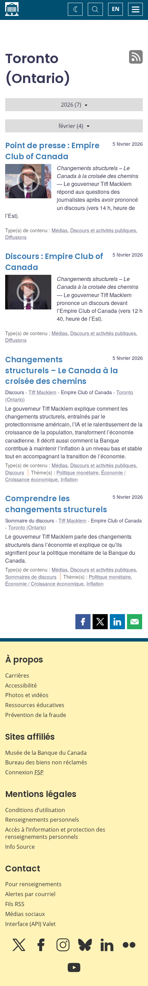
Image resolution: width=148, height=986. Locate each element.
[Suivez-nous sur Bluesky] (86, 949)
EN (115, 9)
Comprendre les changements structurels (56, 504)
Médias (59, 230)
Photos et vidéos (27, 695)
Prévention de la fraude (35, 715)
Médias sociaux (25, 914)
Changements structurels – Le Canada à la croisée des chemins (61, 370)
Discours (14, 472)
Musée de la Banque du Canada (46, 752)
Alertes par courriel (30, 894)
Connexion (24, 772)
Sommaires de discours (30, 576)
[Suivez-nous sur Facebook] (42, 949)
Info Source (20, 846)
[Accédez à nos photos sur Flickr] (129, 949)
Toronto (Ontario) (27, 527)
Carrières (17, 675)
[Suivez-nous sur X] (20, 949)
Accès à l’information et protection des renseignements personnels (55, 833)
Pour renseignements (33, 884)
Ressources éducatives (34, 705)
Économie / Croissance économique (44, 583)
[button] (83, 621)
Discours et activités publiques (103, 230)
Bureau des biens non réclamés (46, 762)
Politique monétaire (77, 472)
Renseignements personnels (42, 819)
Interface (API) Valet (30, 924)
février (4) (71, 126)
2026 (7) (71, 104)
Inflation (69, 479)
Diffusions (16, 237)
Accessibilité (21, 685)
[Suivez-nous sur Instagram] (64, 949)
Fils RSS (14, 904)
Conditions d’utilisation (35, 810)
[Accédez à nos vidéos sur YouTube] (74, 972)
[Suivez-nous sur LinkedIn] (108, 949)
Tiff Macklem (42, 392)
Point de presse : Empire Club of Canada (52, 151)
